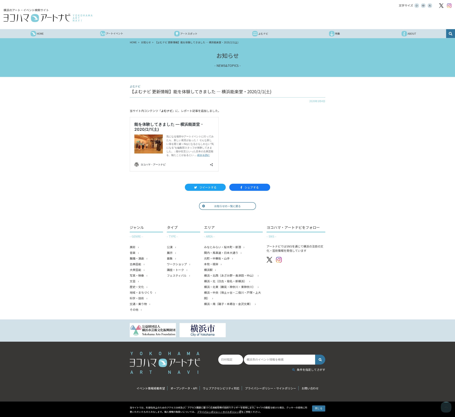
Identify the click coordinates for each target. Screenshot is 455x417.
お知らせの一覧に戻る (227, 206)
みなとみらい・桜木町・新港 (223, 247)
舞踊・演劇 (137, 258)
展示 (170, 253)
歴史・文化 (137, 287)
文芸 (133, 281)
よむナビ (166, 111)
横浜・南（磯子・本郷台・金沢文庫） (228, 304)
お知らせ (146, 42)
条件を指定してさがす (311, 369)
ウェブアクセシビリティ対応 (221, 388)
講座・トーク (176, 270)
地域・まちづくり (141, 292)
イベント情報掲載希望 (150, 388)
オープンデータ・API (183, 388)
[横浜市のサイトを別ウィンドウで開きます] (203, 330)
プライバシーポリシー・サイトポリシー (218, 411)
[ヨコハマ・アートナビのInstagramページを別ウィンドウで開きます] (449, 5)
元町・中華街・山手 (217, 258)
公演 (170, 247)
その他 (134, 309)
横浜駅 (208, 270)
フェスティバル (177, 275)
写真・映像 (137, 275)
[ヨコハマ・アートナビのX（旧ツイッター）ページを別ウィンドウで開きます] (441, 5)
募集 (170, 258)
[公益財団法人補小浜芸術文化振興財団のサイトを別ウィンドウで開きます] (153, 330)
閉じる (318, 408)
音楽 (133, 253)
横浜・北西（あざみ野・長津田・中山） (230, 275)
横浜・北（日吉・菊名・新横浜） (225, 281)
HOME (133, 42)
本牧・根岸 (211, 264)
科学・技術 (137, 298)
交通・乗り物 (139, 304)
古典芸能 (136, 264)
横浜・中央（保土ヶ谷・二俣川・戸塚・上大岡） (232, 295)
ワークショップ (177, 264)
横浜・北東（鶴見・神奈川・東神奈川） (230, 287)
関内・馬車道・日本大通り (221, 253)
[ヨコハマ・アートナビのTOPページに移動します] (48, 18)
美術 (133, 247)
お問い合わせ (310, 388)
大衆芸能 (136, 270)
